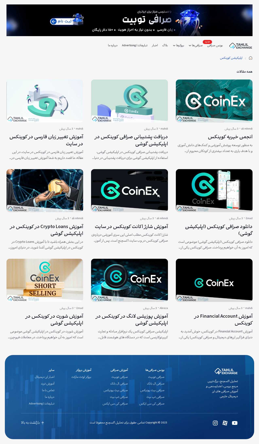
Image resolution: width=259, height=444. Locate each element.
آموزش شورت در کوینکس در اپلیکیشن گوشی (54, 320)
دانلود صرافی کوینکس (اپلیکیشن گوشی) (219, 231)
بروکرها (180, 45)
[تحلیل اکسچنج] (250, 58)
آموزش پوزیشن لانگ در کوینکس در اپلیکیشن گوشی (132, 320)
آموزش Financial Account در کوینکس (223, 320)
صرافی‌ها (197, 45)
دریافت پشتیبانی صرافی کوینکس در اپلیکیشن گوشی (131, 141)
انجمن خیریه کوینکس (230, 137)
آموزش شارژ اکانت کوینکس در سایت (131, 227)
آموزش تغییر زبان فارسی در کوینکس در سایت (46, 141)
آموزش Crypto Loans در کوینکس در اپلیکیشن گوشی (46, 231)
